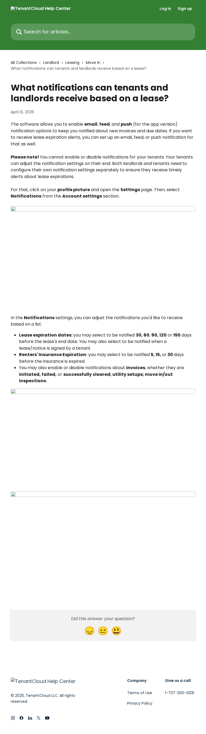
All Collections (24, 62)
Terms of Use (139, 693)
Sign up (185, 8)
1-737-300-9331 (179, 693)
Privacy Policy (139, 703)
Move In (93, 62)
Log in (165, 8)
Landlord (51, 62)
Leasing (72, 62)
